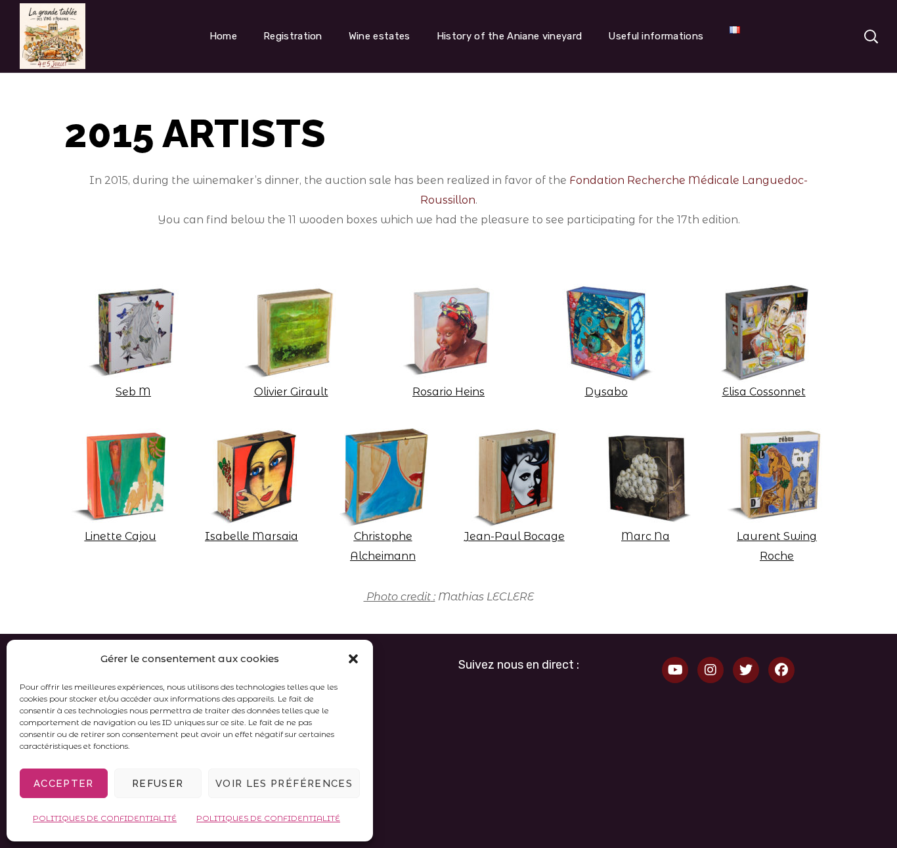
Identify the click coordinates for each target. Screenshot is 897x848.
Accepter (63, 784)
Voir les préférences (284, 784)
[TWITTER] (746, 670)
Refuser (157, 784)
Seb (126, 392)
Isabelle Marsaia (251, 536)
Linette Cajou (120, 536)
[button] (353, 658)
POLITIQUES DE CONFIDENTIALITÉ (105, 818)
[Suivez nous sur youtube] (675, 670)
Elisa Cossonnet (764, 392)
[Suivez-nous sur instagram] (710, 670)
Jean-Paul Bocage (514, 536)
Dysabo (606, 392)
